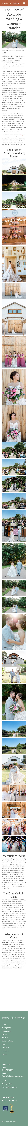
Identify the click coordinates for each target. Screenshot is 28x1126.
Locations (5, 1051)
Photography (6, 1028)
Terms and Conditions (9, 1087)
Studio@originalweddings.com (12, 1076)
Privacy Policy (7, 1084)
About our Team (7, 1041)
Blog (3, 1044)
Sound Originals (21, 135)
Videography (6, 1031)
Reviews (5, 1038)
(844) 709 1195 (7, 1070)
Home (4, 1024)
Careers (4, 1054)
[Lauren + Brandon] (14, 166)
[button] (24, 3)
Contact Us (5, 1047)
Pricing (4, 1034)
